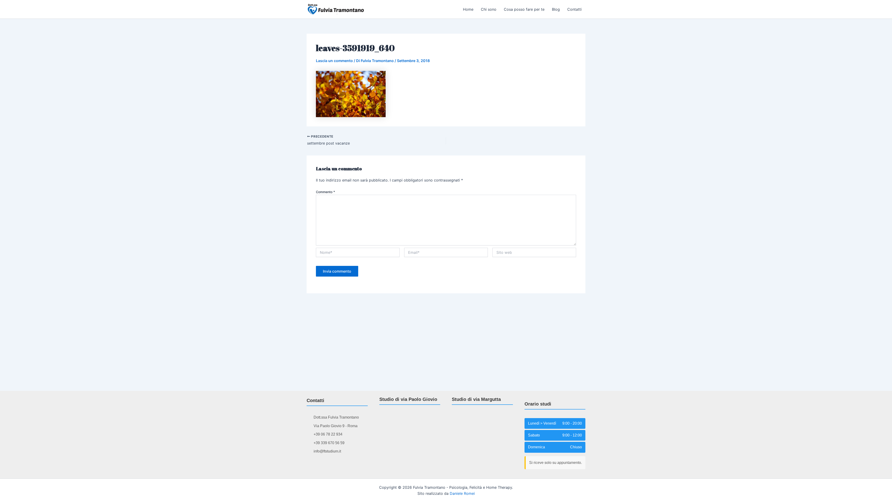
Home (468, 9)
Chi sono (488, 9)
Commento (325, 192)
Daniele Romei (462, 493)
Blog (556, 9)
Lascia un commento (334, 60)
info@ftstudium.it (327, 451)
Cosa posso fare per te (524, 9)
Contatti (574, 9)
